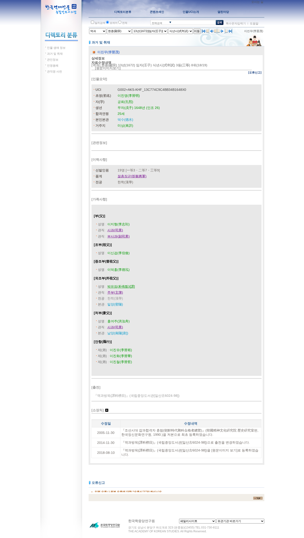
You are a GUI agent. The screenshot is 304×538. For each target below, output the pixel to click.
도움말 (254, 23)
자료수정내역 (101, 62)
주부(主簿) (115, 292)
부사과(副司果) (118, 236)
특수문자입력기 (236, 23)
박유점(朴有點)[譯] (121, 286)
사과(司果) (115, 230)
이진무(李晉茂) (253, 31)
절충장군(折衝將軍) (132, 176)
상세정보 (98, 58)
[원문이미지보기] (108, 68)
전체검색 (157, 23)
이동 (197, 31)
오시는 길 (257, 2)
